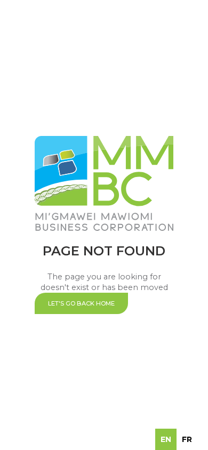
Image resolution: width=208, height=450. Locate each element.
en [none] (166, 439)
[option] (187, 439)
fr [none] (187, 439)
